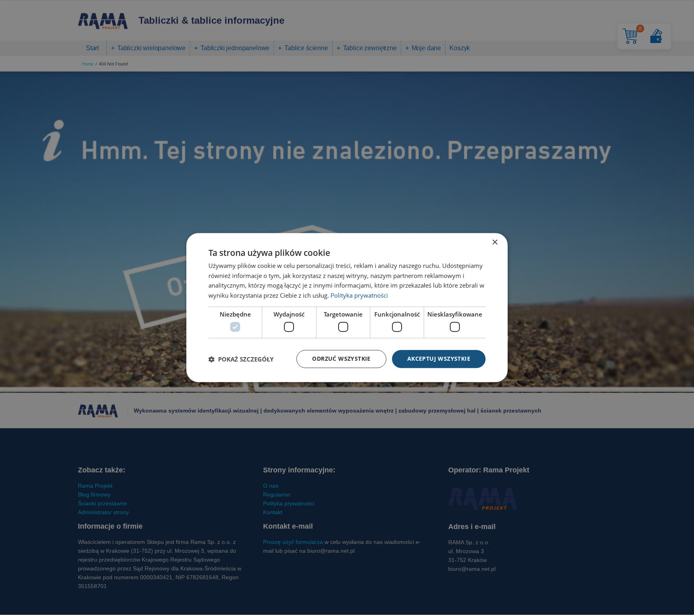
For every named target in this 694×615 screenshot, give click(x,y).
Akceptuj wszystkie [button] (438, 359)
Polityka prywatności (359, 295)
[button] (241, 359)
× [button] (495, 242)
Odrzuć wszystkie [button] (341, 359)
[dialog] (347, 307)
